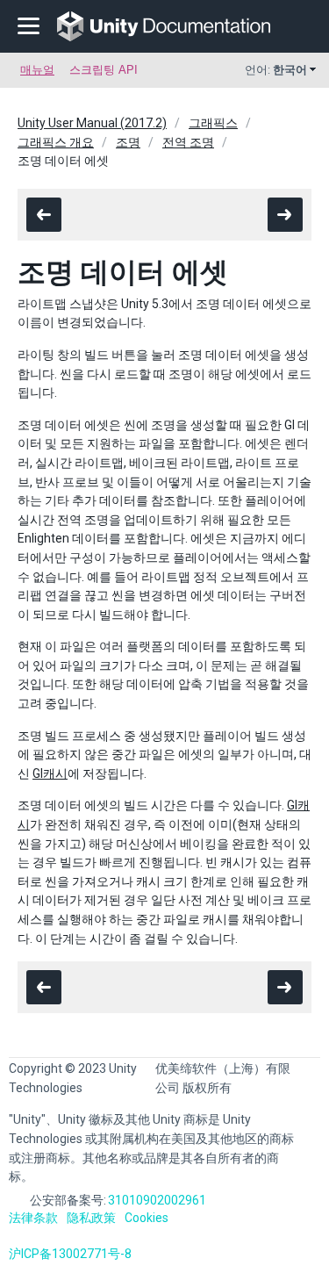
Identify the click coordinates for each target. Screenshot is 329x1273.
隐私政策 (91, 1218)
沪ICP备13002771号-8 (70, 1254)
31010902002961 (157, 1200)
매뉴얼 (37, 69)
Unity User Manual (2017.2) (92, 123)
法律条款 (33, 1218)
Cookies (146, 1218)
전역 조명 (188, 142)
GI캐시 (50, 773)
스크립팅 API (103, 69)
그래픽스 (213, 123)
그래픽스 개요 (56, 142)
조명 (128, 142)
